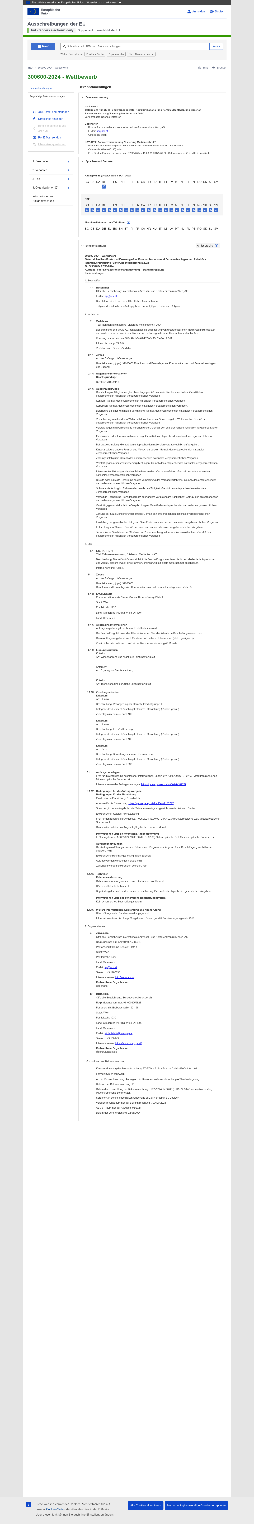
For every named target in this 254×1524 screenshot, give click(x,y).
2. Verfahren (39, 170)
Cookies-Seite (55, 1509)
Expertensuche (116, 54)
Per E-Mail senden (49, 137)
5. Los (36, 178)
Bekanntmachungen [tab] (41, 88)
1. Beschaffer (40, 161)
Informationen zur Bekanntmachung (43, 198)
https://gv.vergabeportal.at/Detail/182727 (163, 784)
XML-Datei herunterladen (53, 111)
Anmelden (198, 11)
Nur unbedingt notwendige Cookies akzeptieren (196, 1505)
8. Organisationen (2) (45, 187)
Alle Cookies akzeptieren (145, 1505)
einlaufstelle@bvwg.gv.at (119, 1033)
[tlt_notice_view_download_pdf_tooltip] (87, 210)
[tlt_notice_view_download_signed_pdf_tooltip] (104, 186)
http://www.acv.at (124, 977)
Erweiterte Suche (95, 54)
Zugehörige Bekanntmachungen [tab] (47, 96)
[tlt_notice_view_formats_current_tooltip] (216, 245)
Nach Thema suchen (139, 54)
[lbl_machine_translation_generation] (128, 222)
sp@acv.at (102, 131)
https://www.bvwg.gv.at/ (128, 1043)
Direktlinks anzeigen (50, 118)
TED (30, 67)
